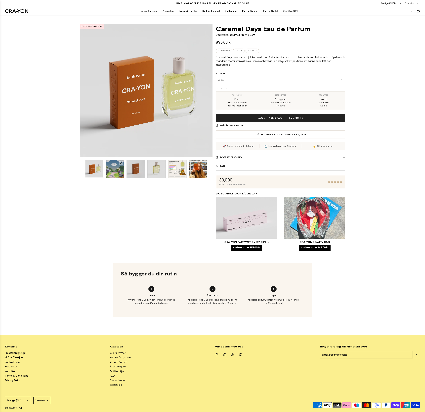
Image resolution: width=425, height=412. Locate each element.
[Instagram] (224, 354)
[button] (82, 90)
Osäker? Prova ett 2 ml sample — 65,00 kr (280, 134)
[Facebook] (216, 354)
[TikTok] (240, 354)
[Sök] (411, 11)
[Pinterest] (232, 354)
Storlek (220, 73)
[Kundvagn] (418, 11)
